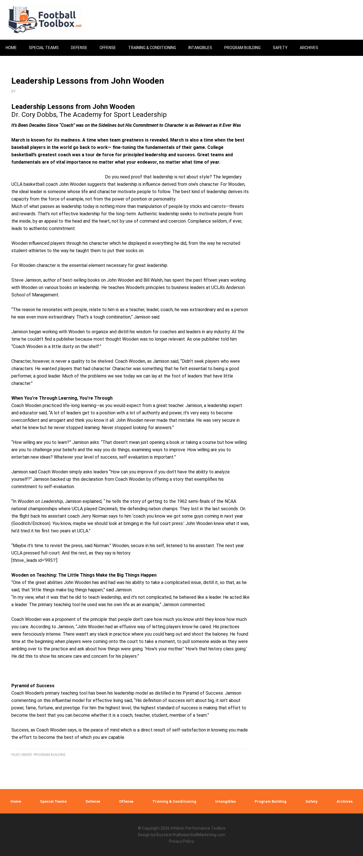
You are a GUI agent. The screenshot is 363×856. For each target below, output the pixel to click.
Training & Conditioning (174, 801)
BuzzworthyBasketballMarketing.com (190, 834)
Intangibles (225, 801)
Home (15, 801)
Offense (126, 801)
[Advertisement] (313, 239)
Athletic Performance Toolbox (197, 828)
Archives (345, 801)
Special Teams (53, 801)
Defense (93, 801)
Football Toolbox (48, 20)
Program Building (49, 755)
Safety (311, 801)
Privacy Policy (181, 841)
